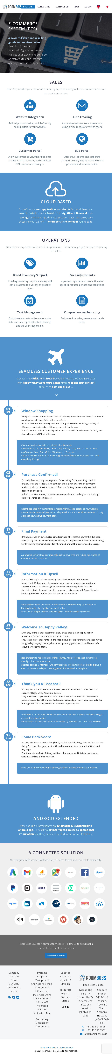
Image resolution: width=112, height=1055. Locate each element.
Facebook (65, 976)
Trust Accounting (42, 994)
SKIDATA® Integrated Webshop (42, 1005)
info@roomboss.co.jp (95, 1034)
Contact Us (62, 6)
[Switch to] (98, 6)
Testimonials (14, 987)
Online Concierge (42, 998)
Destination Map (42, 1013)
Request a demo (56, 955)
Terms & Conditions (49, 1047)
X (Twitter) (65, 980)
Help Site (65, 993)
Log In (88, 6)
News (76, 6)
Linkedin (65, 983)
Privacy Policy (66, 1047)
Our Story (14, 983)
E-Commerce (42, 991)
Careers (14, 991)
